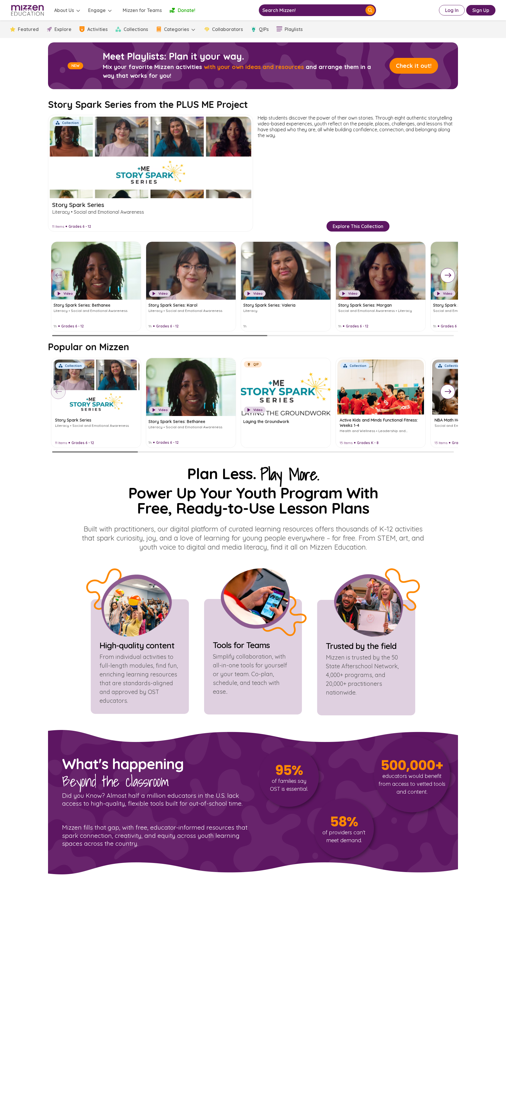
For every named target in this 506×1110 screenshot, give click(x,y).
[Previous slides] (58, 275)
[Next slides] (447, 275)
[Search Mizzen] (370, 10)
